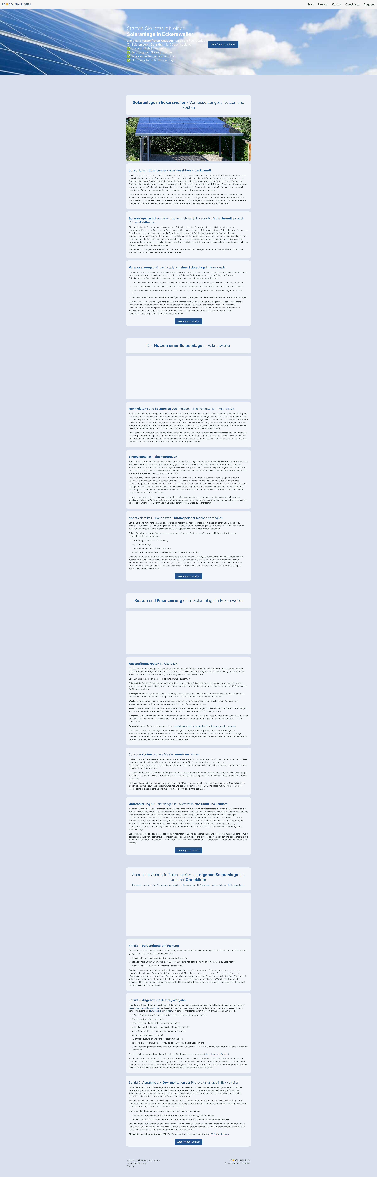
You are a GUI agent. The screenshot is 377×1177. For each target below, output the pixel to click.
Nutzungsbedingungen (137, 1163)
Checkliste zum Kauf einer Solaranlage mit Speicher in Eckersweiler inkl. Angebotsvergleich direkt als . (188, 885)
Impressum (132, 1160)
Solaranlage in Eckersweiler (237, 1163)
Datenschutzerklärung (149, 1160)
